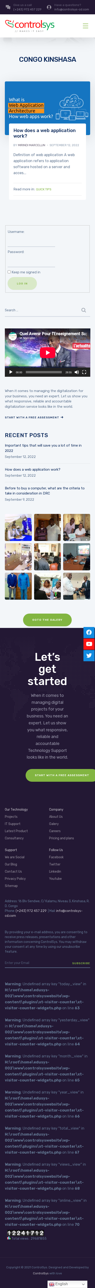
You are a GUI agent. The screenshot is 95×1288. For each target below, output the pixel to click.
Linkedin (55, 872)
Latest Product (16, 831)
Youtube (55, 879)
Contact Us (13, 872)
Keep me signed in (26, 272)
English (61, 1284)
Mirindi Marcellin (31, 145)
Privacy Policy (15, 879)
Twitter (54, 864)
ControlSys (41, 1273)
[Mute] (76, 372)
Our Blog (11, 864)
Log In (22, 283)
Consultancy (14, 838)
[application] (47, 352)
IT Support (13, 824)
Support (11, 850)
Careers (55, 831)
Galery (54, 824)
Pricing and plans (61, 838)
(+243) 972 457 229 (31, 911)
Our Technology (16, 810)
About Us (56, 817)
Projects (11, 817)
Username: (16, 232)
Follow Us (56, 850)
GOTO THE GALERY (47, 619)
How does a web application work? (32, 469)
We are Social (14, 857)
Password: (16, 252)
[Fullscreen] (84, 372)
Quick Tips (43, 189)
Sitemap (11, 886)
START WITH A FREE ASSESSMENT (32, 417)
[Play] (11, 372)
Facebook (56, 857)
